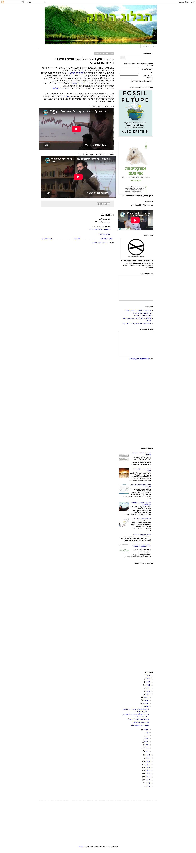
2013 (148, 771)
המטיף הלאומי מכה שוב (141, 722)
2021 (148, 688)
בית (154, 46)
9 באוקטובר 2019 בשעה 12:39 (99, 229)
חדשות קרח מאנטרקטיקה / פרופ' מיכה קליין (136, 323)
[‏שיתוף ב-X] (103, 203)
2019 (148, 694)
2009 (148, 783)
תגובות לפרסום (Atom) (99, 243)
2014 (148, 767)
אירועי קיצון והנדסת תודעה (142, 313)
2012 (148, 774)
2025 (148, 676)
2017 (148, 758)
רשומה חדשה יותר (107, 239)
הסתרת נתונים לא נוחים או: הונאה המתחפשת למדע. (141, 546)
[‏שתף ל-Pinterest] (98, 203)
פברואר (145, 748)
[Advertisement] (136, 404)
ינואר (146, 751)
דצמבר (145, 697)
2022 (148, 685)
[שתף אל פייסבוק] (101, 203)
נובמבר (145, 700)
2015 (148, 764)
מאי (146, 739)
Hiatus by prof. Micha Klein (139, 359)
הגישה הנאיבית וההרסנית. (142, 535)
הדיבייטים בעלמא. (60, 88)
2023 (148, 682)
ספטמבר (145, 706)
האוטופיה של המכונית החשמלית (138, 719)
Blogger (81, 847)
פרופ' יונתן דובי (78, 83)
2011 (148, 777)
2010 (148, 780)
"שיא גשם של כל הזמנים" (142, 316)
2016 (148, 761)
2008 (148, 786)
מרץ (146, 745)
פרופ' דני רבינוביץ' (75, 73)
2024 (148, 679)
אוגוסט (145, 729)
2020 (148, 691)
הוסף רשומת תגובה (103, 234)
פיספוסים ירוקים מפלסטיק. (140, 725)
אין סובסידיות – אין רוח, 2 (142, 519)
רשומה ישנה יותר (47, 239)
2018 (148, 755)
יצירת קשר (145, 46)
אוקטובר (145, 703)
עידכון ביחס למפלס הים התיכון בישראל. (137, 310)
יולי (147, 732)
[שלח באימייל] (108, 203)
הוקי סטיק (65, 96)
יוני (147, 736)
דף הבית (77, 239)
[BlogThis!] (106, 203)
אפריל (146, 742)
